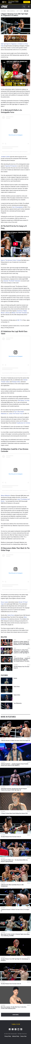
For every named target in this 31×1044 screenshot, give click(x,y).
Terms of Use (23, 1036)
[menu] (28, 6)
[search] (24, 6)
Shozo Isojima (4, 602)
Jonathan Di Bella (5, 156)
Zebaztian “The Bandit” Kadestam (11, 281)
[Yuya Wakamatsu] (6, 706)
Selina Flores (10, 615)
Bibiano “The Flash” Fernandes (19, 312)
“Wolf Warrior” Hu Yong (23, 400)
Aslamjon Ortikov (16, 381)
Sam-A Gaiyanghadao (17, 207)
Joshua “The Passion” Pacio (16, 413)
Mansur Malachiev (5, 495)
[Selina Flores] (6, 689)
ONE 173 (19, 320)
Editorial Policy (15, 1036)
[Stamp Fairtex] (6, 697)
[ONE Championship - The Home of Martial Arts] (4, 6)
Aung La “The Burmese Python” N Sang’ (10, 260)
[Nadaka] (6, 681)
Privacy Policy (8, 1036)
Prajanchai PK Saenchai (11, 166)
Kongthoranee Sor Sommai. (23, 423)
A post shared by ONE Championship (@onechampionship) (15, 151)
